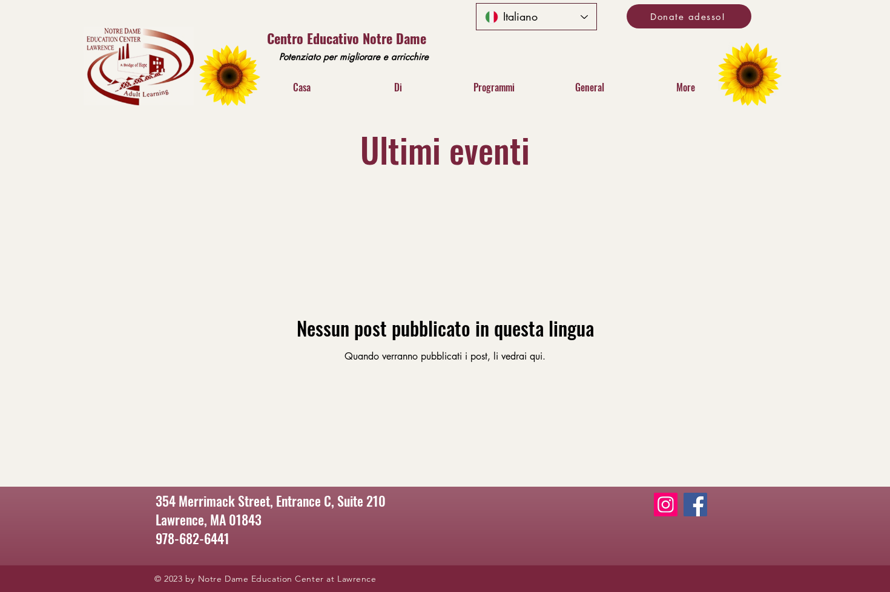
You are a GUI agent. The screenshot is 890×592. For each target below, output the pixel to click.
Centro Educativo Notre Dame (346, 38)
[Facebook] (695, 504)
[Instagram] (665, 504)
